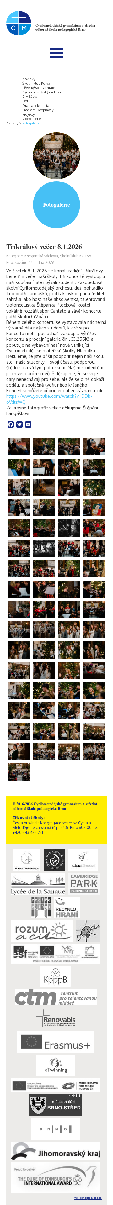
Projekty (28, 114)
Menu (56, 53)
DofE (26, 101)
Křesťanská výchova (41, 256)
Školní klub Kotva (36, 83)
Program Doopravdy (37, 110)
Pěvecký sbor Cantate (38, 88)
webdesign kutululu (88, 1198)
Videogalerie (31, 119)
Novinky (28, 79)
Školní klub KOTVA (75, 256)
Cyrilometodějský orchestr (41, 92)
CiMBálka (29, 96)
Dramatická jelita (35, 105)
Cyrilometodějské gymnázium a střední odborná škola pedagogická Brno (65, 27)
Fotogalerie (30, 123)
